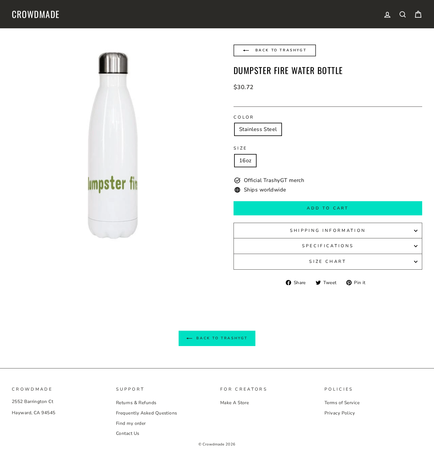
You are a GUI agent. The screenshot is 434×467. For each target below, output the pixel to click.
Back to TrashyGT (279, 50)
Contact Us (127, 433)
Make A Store (234, 403)
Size (240, 148)
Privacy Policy (339, 413)
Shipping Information (328, 230)
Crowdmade (36, 14)
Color (244, 117)
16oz (245, 160)
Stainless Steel (258, 129)
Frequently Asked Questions (146, 413)
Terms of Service (342, 403)
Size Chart (327, 261)
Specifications (328, 246)
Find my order (131, 423)
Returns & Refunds (136, 403)
